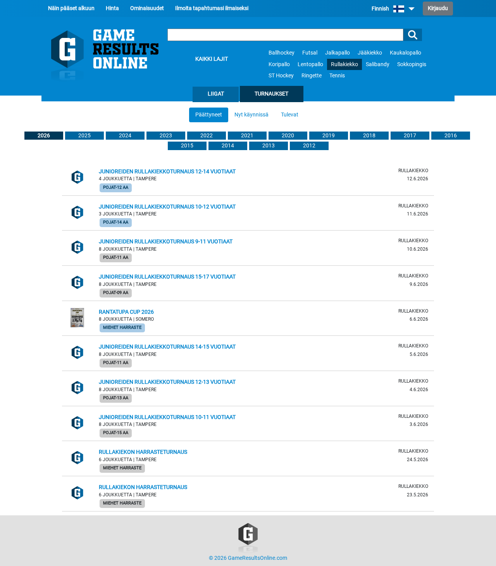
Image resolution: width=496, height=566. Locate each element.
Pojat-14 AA (115, 222)
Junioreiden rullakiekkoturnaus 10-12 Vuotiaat (167, 206)
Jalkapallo (337, 53)
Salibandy (377, 64)
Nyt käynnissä (251, 114)
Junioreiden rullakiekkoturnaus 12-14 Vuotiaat (167, 171)
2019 (328, 135)
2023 (166, 135)
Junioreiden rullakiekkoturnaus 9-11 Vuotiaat (165, 241)
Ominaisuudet (147, 8)
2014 (228, 145)
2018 (369, 135)
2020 (288, 135)
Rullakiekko (344, 64)
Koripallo (279, 64)
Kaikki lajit (211, 59)
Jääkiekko (370, 53)
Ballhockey (281, 53)
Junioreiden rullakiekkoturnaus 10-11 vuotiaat (167, 417)
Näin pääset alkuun (71, 8)
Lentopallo (310, 64)
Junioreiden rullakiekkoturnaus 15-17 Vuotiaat (167, 277)
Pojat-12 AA (115, 187)
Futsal (309, 53)
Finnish (381, 8)
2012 (309, 145)
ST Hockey (281, 75)
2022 (206, 135)
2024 (125, 135)
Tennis (337, 75)
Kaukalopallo (405, 53)
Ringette (311, 75)
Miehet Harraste (122, 327)
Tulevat (289, 114)
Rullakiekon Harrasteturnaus (143, 452)
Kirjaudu (438, 8)
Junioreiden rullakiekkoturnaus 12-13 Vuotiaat (167, 382)
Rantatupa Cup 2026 (126, 312)
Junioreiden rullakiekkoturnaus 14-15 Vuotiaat (167, 347)
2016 (450, 135)
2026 (44, 135)
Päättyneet (208, 114)
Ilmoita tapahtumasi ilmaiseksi (211, 8)
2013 (268, 145)
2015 (187, 145)
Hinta (112, 8)
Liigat (216, 94)
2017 (410, 135)
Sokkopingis (411, 64)
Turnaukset (271, 94)
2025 (84, 135)
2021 (247, 135)
